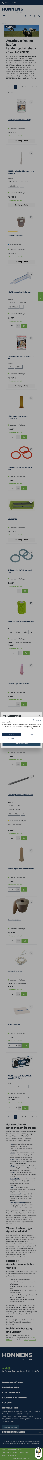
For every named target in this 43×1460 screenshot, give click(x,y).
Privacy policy (37, 720)
